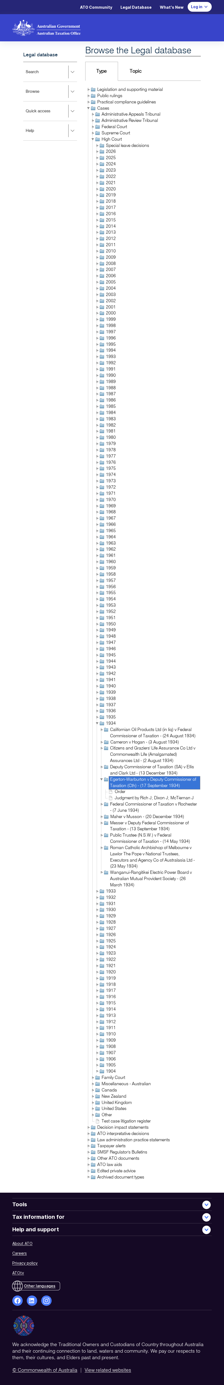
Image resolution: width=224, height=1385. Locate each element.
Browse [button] (40, 95)
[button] (88, 89)
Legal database (40, 55)
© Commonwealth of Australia (44, 1370)
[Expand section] (72, 72)
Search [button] (39, 76)
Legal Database (136, 7)
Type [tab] (101, 71)
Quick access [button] (45, 115)
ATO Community (96, 7)
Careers (19, 1253)
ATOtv (18, 1272)
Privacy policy (25, 1263)
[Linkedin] (32, 1300)
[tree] (143, 634)
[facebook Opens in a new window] (17, 1300)
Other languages (39, 1286)
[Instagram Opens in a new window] (46, 1300)
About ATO (22, 1243)
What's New (172, 7)
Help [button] (37, 134)
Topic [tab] (136, 71)
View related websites (108, 1370)
